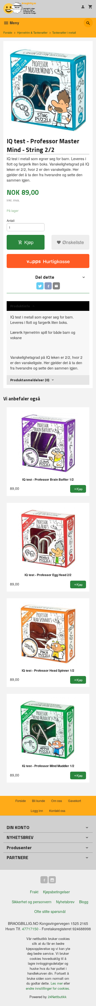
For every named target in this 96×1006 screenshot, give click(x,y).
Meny (14, 22)
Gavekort (74, 800)
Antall (11, 220)
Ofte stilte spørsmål (50, 911)
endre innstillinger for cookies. (48, 988)
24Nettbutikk (57, 996)
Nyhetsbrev (65, 901)
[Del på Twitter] (40, 285)
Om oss (56, 800)
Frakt (34, 891)
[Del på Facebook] (48, 285)
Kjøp (29, 242)
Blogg (83, 901)
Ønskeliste (72, 242)
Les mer (57, 983)
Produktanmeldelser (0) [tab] (29, 380)
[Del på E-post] (56, 285)
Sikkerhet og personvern (31, 901)
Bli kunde (38, 800)
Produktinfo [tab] (20, 306)
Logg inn (37, 810)
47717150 (30, 928)
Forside (7, 32)
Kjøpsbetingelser (56, 891)
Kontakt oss (57, 810)
